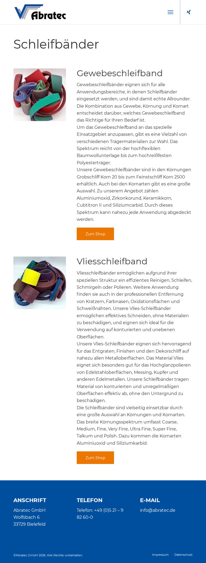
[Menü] (170, 12)
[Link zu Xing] (189, 12)
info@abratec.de (157, 510)
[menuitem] (170, 12)
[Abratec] (40, 12)
